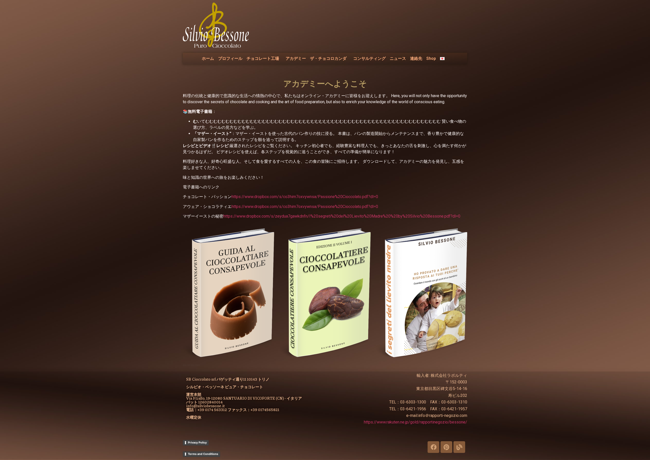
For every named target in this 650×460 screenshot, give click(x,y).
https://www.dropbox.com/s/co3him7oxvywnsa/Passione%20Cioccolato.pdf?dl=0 (305, 196)
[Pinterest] (446, 447)
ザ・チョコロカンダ (328, 58)
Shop (431, 58)
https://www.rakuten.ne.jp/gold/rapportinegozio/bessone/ (415, 422)
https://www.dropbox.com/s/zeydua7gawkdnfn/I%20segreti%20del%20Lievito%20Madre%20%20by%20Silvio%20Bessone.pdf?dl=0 (341, 216)
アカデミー (296, 58)
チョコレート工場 (263, 58)
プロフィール (230, 58)
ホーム (208, 58)
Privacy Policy (197, 442)
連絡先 (416, 58)
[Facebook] (433, 447)
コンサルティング (369, 58)
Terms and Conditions (203, 454)
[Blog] (459, 447)
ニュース (398, 58)
